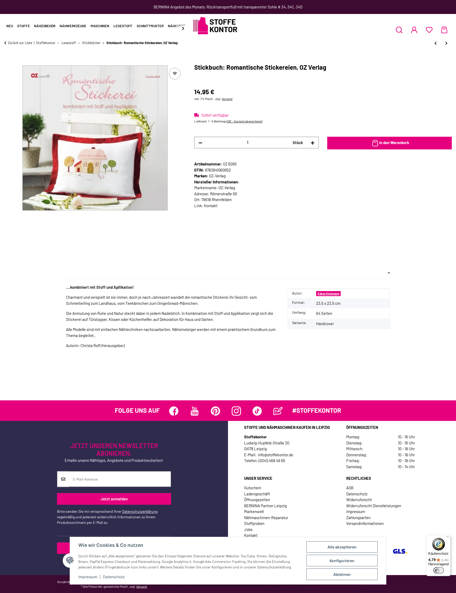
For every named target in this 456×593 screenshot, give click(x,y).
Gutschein (252, 487)
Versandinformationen (365, 523)
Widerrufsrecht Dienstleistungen (373, 505)
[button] (399, 29)
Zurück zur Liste (20, 43)
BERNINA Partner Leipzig (265, 505)
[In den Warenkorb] (8, 61)
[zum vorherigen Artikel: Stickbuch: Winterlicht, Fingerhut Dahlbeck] (435, 43)
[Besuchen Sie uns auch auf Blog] (278, 411)
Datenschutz (114, 577)
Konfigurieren (342, 560)
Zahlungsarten (358, 517)
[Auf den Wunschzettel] (174, 73)
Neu (9, 26)
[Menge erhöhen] (313, 142)
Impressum (87, 577)
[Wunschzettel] (429, 29)
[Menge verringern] (200, 142)
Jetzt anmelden (114, 498)
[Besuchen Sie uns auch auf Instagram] (236, 411)
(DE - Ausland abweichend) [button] (244, 121)
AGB (349, 487)
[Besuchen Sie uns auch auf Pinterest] (215, 411)
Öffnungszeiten (257, 499)
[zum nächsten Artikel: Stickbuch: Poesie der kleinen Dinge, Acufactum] (446, 43)
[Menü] (447, 538)
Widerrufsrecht (359, 499)
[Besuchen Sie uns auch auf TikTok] (257, 411)
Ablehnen (342, 574)
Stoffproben (254, 523)
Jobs (248, 529)
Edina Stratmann (328, 293)
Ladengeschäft (257, 493)
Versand (227, 99)
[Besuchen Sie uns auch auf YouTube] (194, 411)
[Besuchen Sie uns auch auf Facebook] (173, 411)
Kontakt (210, 205)
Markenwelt (254, 511)
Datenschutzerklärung (140, 511)
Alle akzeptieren (342, 547)
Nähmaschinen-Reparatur (266, 517)
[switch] (438, 570)
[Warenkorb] (444, 29)
